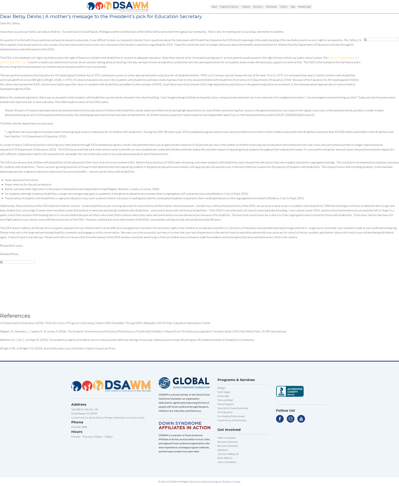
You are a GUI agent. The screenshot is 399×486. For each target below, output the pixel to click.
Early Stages (224, 391)
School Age (223, 395)
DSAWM (118, 7)
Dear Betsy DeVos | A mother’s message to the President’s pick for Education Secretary (101, 16)
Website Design (210, 481)
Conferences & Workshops (231, 420)
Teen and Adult (225, 399)
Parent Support (225, 404)
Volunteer (222, 449)
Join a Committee (226, 461)
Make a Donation (226, 437)
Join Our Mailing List (228, 453)
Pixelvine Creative (231, 481)
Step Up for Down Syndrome (232, 408)
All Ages (221, 387)
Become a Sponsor (227, 441)
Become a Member (227, 445)
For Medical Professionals (231, 416)
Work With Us (224, 457)
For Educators (225, 412)
